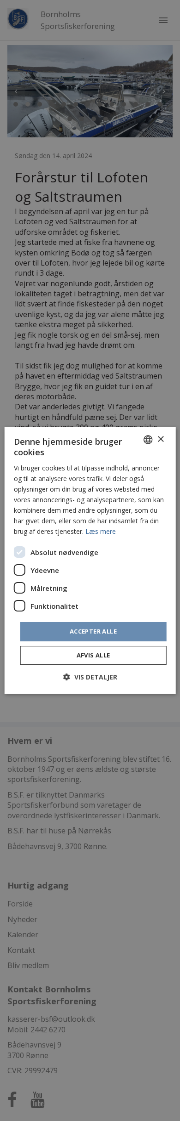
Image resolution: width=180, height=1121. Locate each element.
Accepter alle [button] (93, 631)
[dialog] (90, 560)
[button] (90, 677)
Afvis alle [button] (93, 655)
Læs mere (100, 531)
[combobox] (147, 439)
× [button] (160, 439)
